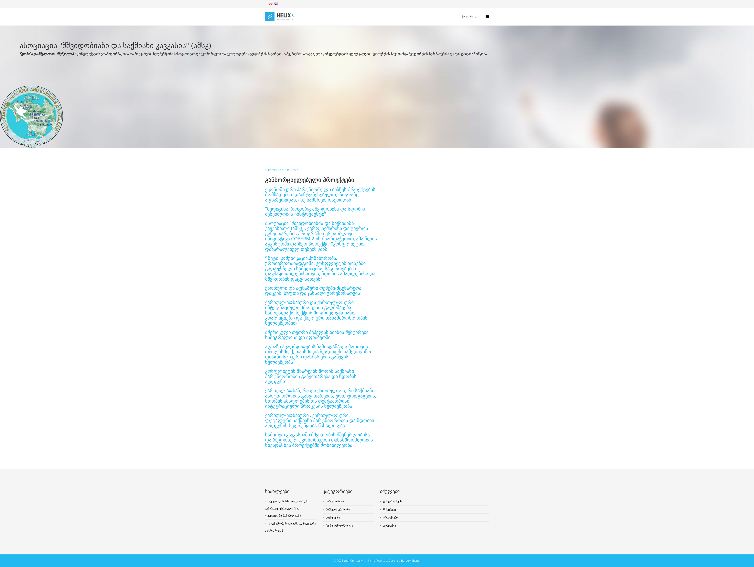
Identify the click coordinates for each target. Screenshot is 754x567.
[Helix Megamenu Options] (487, 16)
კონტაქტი (389, 525)
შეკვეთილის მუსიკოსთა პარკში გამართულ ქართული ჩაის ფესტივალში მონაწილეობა (286, 508)
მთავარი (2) (469, 16)
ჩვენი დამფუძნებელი (339, 525)
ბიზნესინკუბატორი (337, 509)
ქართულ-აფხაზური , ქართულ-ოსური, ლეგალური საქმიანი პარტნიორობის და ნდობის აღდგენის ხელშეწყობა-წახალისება (319, 420)
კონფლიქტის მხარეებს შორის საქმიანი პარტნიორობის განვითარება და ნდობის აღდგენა (311, 376)
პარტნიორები (334, 501)
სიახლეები (332, 517)
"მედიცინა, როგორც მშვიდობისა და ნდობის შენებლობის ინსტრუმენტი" (315, 211)
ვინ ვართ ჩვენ (392, 501)
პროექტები (390, 517)
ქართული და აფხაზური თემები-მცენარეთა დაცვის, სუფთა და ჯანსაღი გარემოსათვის (313, 290)
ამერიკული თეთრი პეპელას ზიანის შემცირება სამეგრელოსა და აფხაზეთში (317, 334)
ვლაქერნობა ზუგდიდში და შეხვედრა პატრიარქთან (290, 527)
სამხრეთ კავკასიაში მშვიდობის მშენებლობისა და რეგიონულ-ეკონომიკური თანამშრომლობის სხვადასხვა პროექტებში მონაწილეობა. (319, 439)
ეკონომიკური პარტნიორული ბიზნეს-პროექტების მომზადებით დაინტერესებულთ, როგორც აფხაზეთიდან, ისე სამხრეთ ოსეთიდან (320, 194)
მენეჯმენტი (389, 509)
